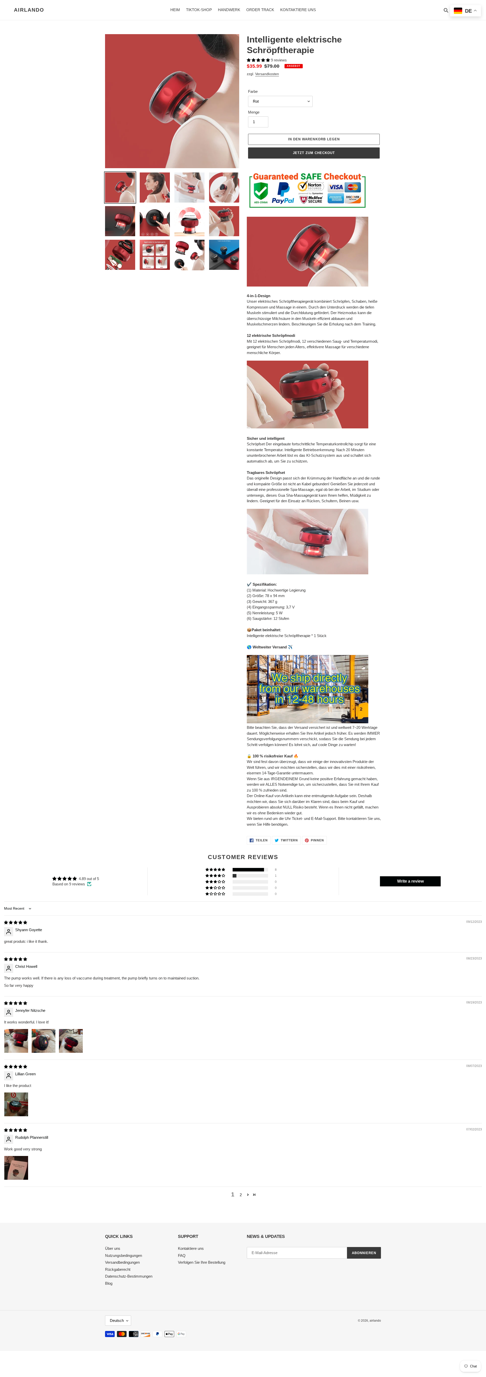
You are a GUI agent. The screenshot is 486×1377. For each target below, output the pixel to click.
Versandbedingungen (122, 1262)
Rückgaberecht (117, 1269)
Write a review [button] (410, 881)
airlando (29, 10)
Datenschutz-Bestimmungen (128, 1276)
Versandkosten (267, 74)
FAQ (182, 1255)
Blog (108, 1283)
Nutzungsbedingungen (123, 1255)
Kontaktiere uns (191, 1248)
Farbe (253, 91)
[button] (259, 60)
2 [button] (241, 1195)
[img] (15, 922)
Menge (253, 112)
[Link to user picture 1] (16, 1041)
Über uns (112, 1248)
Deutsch (117, 1320)
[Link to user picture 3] (71, 1041)
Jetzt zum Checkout (314, 153)
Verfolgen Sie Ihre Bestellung (201, 1262)
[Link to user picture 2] (43, 1041)
